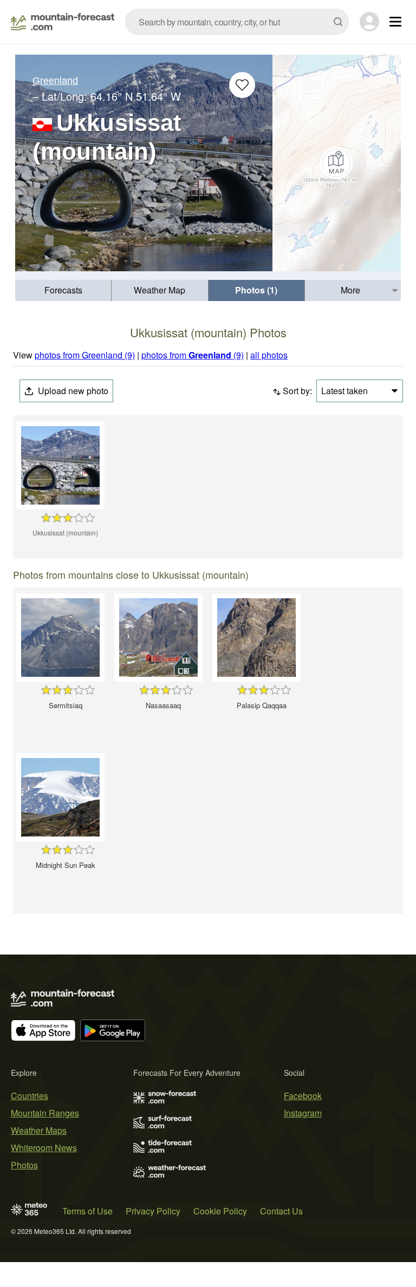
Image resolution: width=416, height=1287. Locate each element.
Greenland (55, 80)
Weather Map (159, 290)
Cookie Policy (220, 1211)
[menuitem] (63, 290)
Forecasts (63, 290)
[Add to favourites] (242, 85)
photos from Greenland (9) (85, 355)
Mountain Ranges (45, 1113)
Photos (24, 1165)
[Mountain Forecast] (62, 21)
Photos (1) (256, 290)
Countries (29, 1095)
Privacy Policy (153, 1211)
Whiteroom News (44, 1147)
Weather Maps (39, 1130)
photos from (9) (192, 355)
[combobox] (237, 22)
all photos (269, 355)
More (350, 290)
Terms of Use (87, 1211)
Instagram (303, 1113)
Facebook (303, 1095)
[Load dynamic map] (336, 163)
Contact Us (281, 1211)
